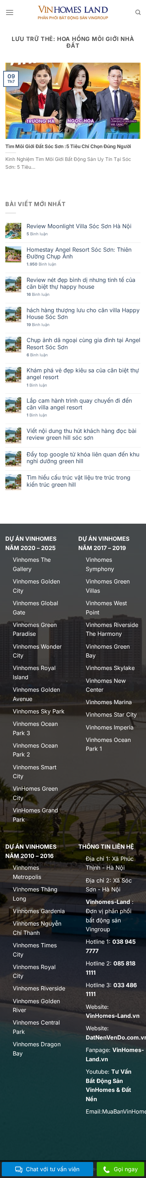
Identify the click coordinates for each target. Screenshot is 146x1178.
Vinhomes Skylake (110, 667)
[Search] (138, 12)
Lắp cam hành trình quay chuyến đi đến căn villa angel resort (79, 404)
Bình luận (37, 234)
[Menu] (9, 12)
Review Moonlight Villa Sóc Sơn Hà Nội (79, 226)
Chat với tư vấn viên (52, 1169)
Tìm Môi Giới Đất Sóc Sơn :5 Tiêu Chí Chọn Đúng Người (68, 146)
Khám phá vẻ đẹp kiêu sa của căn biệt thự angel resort (83, 374)
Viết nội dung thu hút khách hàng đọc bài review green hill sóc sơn (81, 434)
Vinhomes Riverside (39, 988)
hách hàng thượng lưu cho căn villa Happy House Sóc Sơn (83, 313)
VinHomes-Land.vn (113, 1015)
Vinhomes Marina (109, 702)
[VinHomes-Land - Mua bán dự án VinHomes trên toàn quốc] (73, 12)
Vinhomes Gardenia (39, 911)
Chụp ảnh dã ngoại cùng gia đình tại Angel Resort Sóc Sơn (83, 343)
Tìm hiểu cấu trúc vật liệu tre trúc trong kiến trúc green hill (78, 481)
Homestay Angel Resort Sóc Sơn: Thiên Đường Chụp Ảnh (79, 253)
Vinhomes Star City (111, 714)
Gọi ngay (126, 1169)
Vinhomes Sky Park (38, 711)
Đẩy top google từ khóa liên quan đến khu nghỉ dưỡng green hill (83, 458)
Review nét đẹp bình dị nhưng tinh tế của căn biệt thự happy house (81, 283)
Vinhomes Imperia (110, 727)
